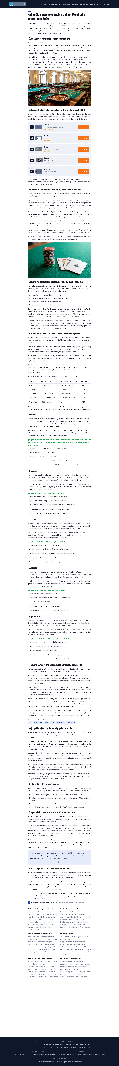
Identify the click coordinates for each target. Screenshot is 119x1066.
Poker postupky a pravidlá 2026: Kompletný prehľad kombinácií (81, 1055)
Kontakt (43, 4)
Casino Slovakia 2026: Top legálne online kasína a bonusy (35, 1055)
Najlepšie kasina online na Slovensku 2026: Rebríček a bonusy (67, 1044)
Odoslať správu (63, 1025)
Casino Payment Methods (100, 4)
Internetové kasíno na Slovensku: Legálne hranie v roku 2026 (67, 1047)
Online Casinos (55, 4)
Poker (85, 4)
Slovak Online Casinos (72, 4)
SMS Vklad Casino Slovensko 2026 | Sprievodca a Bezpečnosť (59, 1062)
